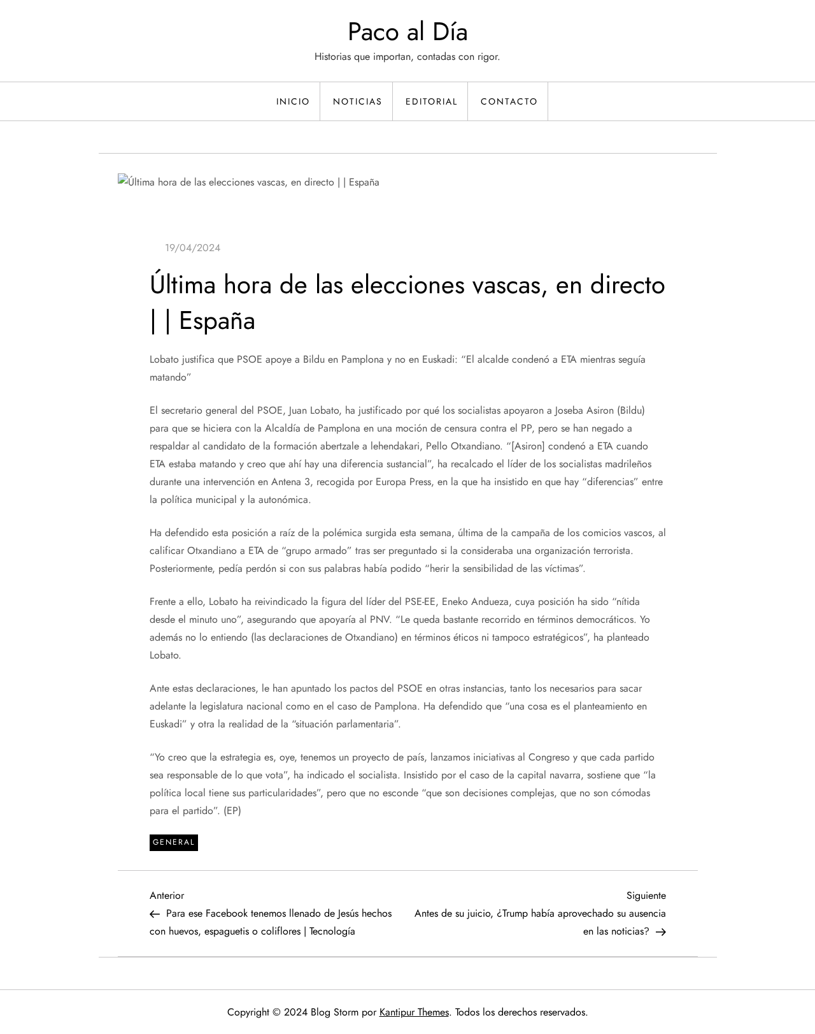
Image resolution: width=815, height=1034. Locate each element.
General (174, 842)
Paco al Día (408, 31)
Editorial (432, 101)
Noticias (358, 101)
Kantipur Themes (414, 1012)
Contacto (509, 101)
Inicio (293, 101)
